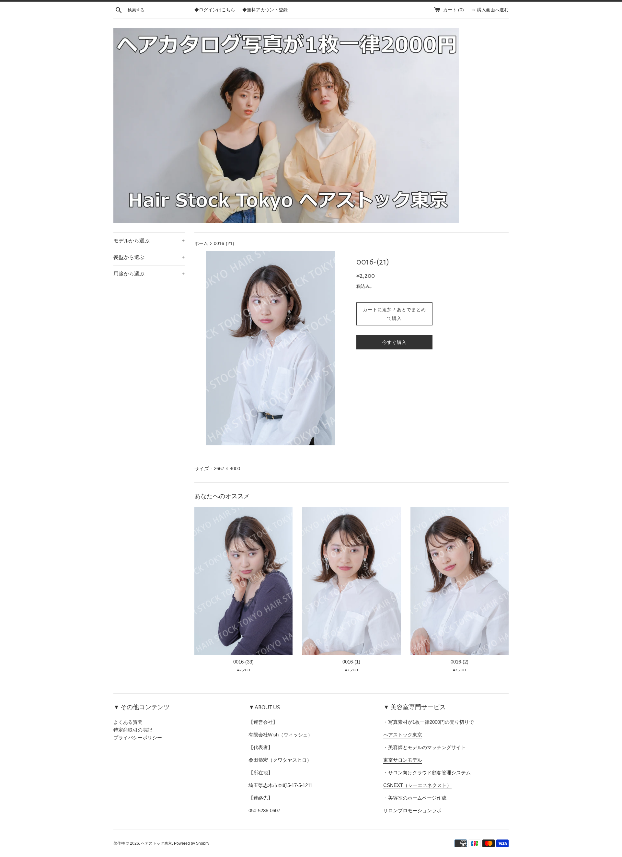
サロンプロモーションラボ (412, 810)
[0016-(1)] (351, 581)
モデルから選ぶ (149, 240)
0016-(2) (459, 661)
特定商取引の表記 (132, 730)
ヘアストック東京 (402, 734)
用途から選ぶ (149, 273)
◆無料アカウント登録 (265, 9)
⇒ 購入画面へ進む (490, 9)
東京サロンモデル (402, 760)
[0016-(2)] (459, 581)
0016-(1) (351, 661)
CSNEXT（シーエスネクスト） (417, 785)
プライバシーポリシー (137, 737)
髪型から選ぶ (149, 257)
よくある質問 (128, 722)
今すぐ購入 (394, 342)
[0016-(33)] (243, 581)
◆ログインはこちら (214, 9)
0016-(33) (243, 661)
